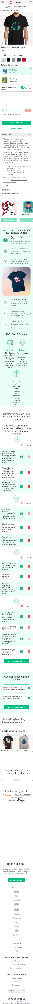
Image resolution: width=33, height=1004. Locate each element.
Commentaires (16, 985)
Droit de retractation (16, 968)
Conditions (6, 1003)
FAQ (16, 951)
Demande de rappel (16, 880)
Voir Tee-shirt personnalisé (10, 10)
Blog (16, 981)
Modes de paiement (16, 961)
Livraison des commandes (16, 964)
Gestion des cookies (23, 1003)
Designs (9, 198)
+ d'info (5, 185)
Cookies (13, 1003)
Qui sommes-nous (16, 978)
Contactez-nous (16, 947)
